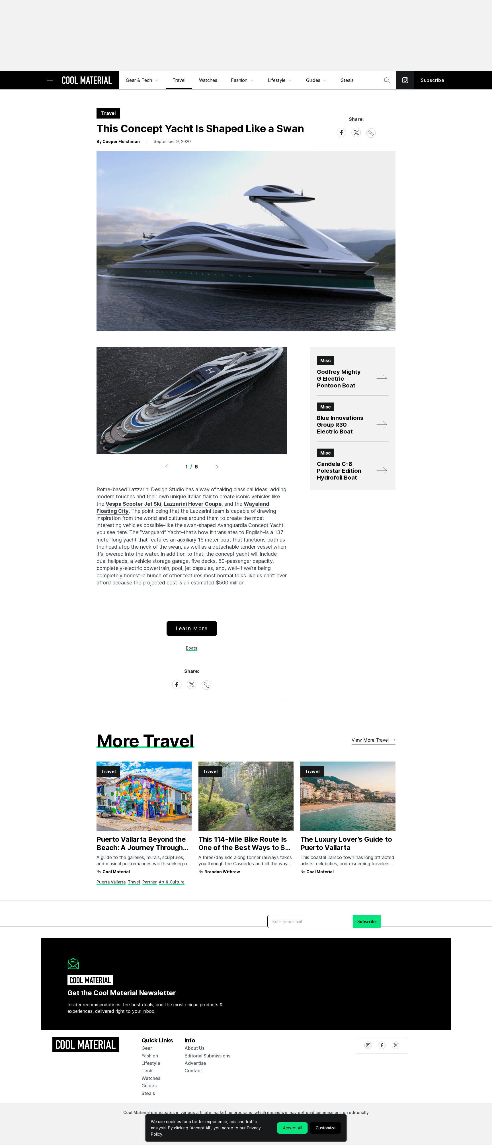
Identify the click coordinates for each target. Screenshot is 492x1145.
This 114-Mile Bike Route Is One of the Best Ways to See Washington (246, 847)
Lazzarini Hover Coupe (193, 504)
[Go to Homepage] (86, 81)
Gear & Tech (139, 80)
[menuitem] (142, 80)
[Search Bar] (387, 80)
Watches (208, 80)
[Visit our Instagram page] (405, 80)
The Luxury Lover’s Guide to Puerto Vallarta (346, 843)
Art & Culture (171, 882)
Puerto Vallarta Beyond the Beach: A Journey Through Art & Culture (141, 847)
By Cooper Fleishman (118, 141)
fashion (150, 1056)
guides (149, 1085)
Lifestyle (277, 80)
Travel (179, 80)
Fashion (239, 80)
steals (347, 80)
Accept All (292, 1127)
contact (193, 1070)
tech (147, 1070)
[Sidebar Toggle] (50, 80)
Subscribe (432, 80)
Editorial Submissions (207, 1056)
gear (147, 1048)
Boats (191, 648)
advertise (195, 1063)
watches (151, 1078)
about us (194, 1048)
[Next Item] (217, 466)
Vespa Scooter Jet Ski (133, 504)
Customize (326, 1127)
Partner (149, 882)
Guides (313, 80)
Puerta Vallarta (111, 882)
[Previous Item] (166, 466)
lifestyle (151, 1063)
